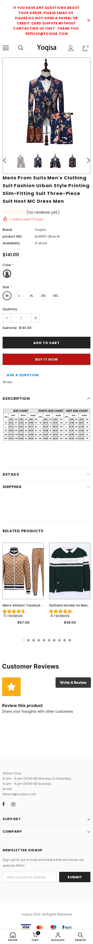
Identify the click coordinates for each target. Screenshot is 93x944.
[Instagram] (13, 804)
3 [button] (33, 640)
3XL (55, 295)
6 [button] (49, 640)
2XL (43, 295)
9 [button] (64, 640)
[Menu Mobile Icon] (6, 48)
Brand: (8, 229)
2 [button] (28, 640)
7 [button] (54, 640)
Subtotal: (10, 328)
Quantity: (10, 309)
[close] (88, 20)
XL (31, 295)
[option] (46, 101)
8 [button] (59, 640)
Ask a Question (23, 375)
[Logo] (46, 47)
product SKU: (12, 236)
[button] (31, 213)
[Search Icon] (20, 48)
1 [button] (23, 640)
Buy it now (46, 359)
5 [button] (44, 640)
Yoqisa (40, 229)
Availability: (12, 243)
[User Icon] (71, 48)
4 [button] (38, 640)
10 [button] (69, 640)
